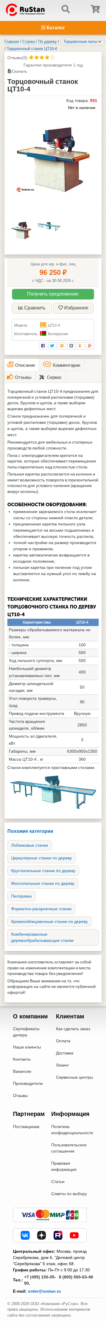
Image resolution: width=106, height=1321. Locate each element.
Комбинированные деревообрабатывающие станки (42, 937)
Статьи (57, 1181)
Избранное (76, 307)
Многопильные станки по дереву (42, 883)
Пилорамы (21, 896)
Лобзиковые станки (29, 845)
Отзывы (20, 1095)
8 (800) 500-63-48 (76, 1277)
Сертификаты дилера (26, 1031)
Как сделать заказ (73, 1028)
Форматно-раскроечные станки (41, 908)
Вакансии (22, 1071)
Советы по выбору (69, 1193)
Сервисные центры (74, 1077)
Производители (28, 1083)
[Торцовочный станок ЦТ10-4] (53, 159)
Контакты (22, 1059)
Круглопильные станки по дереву (43, 870)
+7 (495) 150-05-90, (40, 1280)
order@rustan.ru (44, 1291)
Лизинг (62, 1065)
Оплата (63, 1040)
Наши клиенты (27, 1047)
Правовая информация (64, 1166)
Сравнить (34, 307)
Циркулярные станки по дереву (41, 858)
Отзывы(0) (17, 57)
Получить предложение (53, 293)
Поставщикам (26, 1126)
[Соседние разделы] (99, 41)
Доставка (64, 1053)
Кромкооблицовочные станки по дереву (49, 921)
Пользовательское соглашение (69, 1148)
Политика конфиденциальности (72, 1129)
